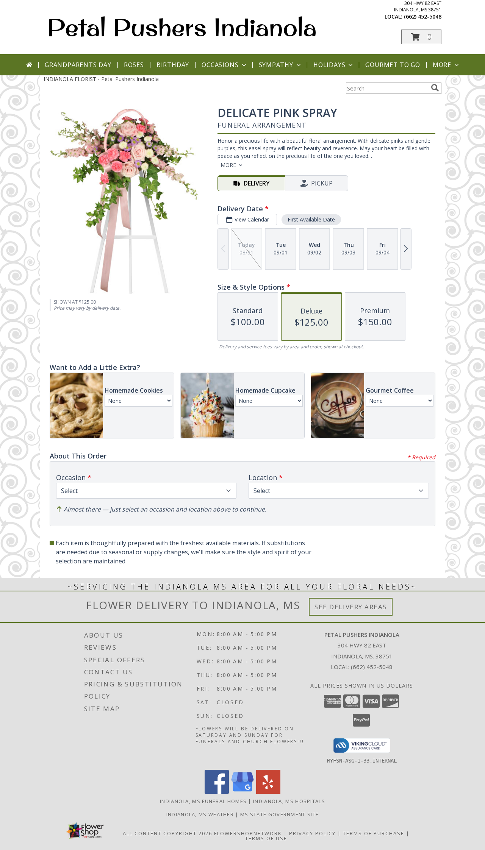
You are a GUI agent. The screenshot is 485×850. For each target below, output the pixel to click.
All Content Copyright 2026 (167, 833)
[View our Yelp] (268, 791)
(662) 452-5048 (422, 16)
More (442, 65)
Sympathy (276, 65)
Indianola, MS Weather (200, 814)
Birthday (172, 65)
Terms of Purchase (373, 833)
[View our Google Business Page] (242, 791)
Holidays (329, 65)
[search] (435, 88)
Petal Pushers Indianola (182, 26)
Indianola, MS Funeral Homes (203, 801)
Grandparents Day (78, 65)
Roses (134, 65)
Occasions (220, 65)
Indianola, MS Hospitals (289, 801)
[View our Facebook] (217, 791)
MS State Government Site (279, 814)
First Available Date (311, 219)
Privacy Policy (312, 833)
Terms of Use (266, 838)
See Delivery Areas (350, 606)
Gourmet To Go (392, 65)
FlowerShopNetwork (248, 833)
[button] (421, 37)
